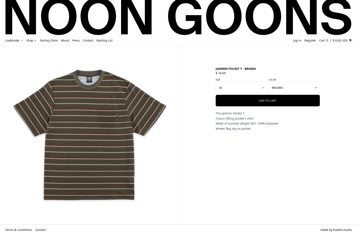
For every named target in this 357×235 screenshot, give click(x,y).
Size (218, 79)
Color (272, 79)
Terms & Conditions (18, 230)
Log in (297, 40)
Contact (40, 230)
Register (310, 40)
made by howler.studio (336, 230)
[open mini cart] (350, 40)
